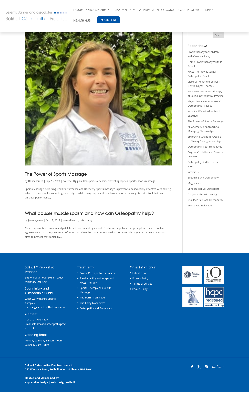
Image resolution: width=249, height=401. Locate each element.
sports (132, 181)
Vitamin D (193, 172)
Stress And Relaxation (200, 205)
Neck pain (100, 181)
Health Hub (82, 20)
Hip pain (77, 181)
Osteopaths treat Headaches (205, 146)
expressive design (36, 382)
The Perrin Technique (92, 297)
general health (70, 220)
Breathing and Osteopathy (203, 177)
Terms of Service (142, 283)
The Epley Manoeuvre (92, 303)
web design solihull (63, 382)
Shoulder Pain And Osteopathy (205, 200)
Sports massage (146, 181)
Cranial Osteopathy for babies (97, 273)
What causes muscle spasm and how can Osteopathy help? (89, 213)
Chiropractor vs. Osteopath (204, 188)
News (209, 10)
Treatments (122, 10)
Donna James (35, 181)
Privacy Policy (140, 278)
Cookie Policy (140, 289)
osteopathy (86, 220)
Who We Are (96, 10)
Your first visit (190, 10)
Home (78, 10)
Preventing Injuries (118, 181)
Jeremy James (35, 220)
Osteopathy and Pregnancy (96, 308)
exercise (67, 181)
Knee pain (88, 181)
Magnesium (194, 183)
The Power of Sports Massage (56, 173)
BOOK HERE (108, 20)
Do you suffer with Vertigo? (204, 194)
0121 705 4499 (39, 319)
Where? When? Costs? (157, 10)
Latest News (139, 273)
